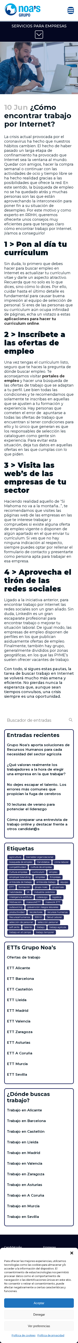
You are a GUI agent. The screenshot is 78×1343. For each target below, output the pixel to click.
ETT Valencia (18, 1021)
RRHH (38, 917)
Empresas (55, 877)
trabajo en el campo (20, 932)
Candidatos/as (13, 1247)
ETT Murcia (17, 1064)
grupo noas (41, 887)
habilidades (15, 892)
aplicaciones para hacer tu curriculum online (30, 321)
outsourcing (15, 907)
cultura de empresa (41, 867)
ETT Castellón (20, 989)
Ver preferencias (39, 1326)
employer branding (20, 877)
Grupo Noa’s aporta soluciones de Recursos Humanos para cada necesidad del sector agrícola (38, 749)
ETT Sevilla (17, 1074)
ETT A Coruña (19, 1053)
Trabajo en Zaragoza (25, 1174)
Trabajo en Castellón (26, 1131)
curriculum (38, 872)
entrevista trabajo (46, 882)
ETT (11, 887)
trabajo (41, 927)
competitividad (17, 867)
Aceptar (39, 1303)
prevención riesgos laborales (42, 907)
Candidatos (43, 862)
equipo (64, 882)
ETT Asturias (18, 1042)
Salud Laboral (54, 917)
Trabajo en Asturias (24, 1185)
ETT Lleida (16, 1000)
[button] (72, 1253)
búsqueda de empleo (20, 862)
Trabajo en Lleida (22, 1142)
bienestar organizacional (39, 857)
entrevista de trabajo (20, 882)
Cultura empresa (18, 872)
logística (56, 897)
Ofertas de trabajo (23, 957)
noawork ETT (53, 902)
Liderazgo (42, 897)
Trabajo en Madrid (23, 1153)
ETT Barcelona (20, 978)
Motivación (15, 902)
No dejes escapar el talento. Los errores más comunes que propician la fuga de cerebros (36, 789)
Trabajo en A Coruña (25, 1195)
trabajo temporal (45, 932)
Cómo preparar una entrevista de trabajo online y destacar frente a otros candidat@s (37, 824)
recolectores (36, 912)
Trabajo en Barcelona (26, 1121)
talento (28, 927)
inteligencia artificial (20, 897)
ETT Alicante (18, 968)
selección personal (48, 922)
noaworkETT (33, 902)
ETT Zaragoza (19, 1032)
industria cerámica (44, 892)
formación (24, 887)
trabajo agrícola (58, 927)
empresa (40, 877)
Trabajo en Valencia (24, 1163)
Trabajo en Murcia (23, 1206)
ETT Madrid (17, 1010)
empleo (53, 872)
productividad (17, 912)
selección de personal (21, 922)
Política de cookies (23, 1335)
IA (28, 892)
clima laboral (61, 862)
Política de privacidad (50, 1335)
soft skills (14, 927)
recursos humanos (57, 912)
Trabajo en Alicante (24, 1110)
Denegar (39, 1314)
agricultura (15, 857)
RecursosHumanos (19, 917)
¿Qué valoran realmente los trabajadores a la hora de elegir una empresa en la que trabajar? (36, 769)
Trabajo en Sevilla (23, 1217)
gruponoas (58, 887)
